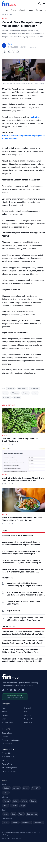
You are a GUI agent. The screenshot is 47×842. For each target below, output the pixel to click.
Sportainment (32, 814)
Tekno (13, 10)
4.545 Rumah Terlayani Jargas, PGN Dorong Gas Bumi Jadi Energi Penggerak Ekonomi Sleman (25, 594)
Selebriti (15, 822)
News (6, 10)
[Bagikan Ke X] (13, 52)
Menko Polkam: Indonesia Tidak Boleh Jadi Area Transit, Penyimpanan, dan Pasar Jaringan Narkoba (22, 572)
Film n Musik (26, 822)
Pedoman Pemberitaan (11, 740)
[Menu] (44, 3)
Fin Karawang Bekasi (9, 767)
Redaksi (5, 736)
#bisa (5, 393)
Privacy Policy (7, 744)
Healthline (34, 117)
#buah (34, 393)
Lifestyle (22, 10)
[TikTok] (3, 690)
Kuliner (15, 801)
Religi (23, 806)
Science (16, 788)
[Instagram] (7, 690)
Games (25, 788)
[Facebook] (15, 690)
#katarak (11, 388)
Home (4, 14)
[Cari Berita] (39, 3)
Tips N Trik (35, 788)
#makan (25, 393)
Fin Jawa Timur (7, 764)
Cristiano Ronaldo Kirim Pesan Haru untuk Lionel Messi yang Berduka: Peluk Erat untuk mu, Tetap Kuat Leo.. (23, 634)
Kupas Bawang (13, 611)
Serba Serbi (38, 822)
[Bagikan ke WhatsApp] (4, 52)
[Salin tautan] (18, 52)
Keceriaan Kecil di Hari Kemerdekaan (17, 536)
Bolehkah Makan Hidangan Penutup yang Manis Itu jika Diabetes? (23, 137)
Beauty (33, 801)
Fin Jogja (5, 760)
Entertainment (7, 722)
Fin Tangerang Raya (9, 771)
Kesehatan (28, 722)
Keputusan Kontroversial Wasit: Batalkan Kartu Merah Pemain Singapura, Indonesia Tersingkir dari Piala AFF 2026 (22, 661)
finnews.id (6, 753)
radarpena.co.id (8, 757)
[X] (11, 690)
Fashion (6, 801)
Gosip (6, 822)
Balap (6, 814)
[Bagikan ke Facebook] (8, 52)
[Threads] (19, 690)
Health (11, 14)
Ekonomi (27, 715)
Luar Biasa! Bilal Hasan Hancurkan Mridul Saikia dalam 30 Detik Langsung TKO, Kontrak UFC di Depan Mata (22, 643)
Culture (14, 806)
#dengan (6, 397)
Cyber (6, 793)
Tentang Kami (7, 733)
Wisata (24, 801)
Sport (31, 10)
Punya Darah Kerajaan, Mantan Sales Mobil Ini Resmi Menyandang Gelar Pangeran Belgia (25, 620)
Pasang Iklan (6, 838)
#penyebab (22, 388)
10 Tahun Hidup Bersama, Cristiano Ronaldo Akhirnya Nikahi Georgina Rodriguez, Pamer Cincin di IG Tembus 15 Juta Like (21, 652)
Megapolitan (29, 719)
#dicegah (15, 393)
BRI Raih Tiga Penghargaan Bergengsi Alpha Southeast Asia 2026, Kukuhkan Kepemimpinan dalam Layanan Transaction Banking (22, 562)
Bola (13, 814)
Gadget (6, 788)
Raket (21, 814)
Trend (6, 806)
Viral (25, 712)
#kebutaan (34, 388)
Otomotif (27, 708)
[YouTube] (23, 690)
